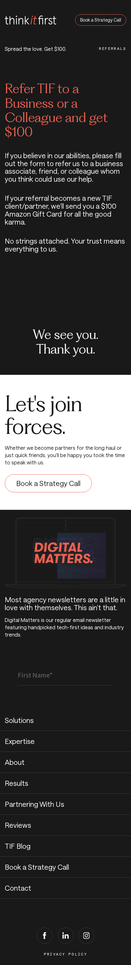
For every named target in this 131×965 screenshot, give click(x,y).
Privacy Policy (65, 954)
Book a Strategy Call (100, 20)
